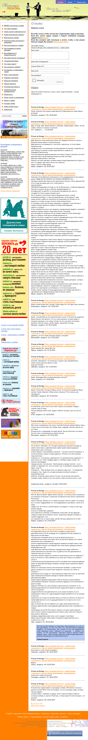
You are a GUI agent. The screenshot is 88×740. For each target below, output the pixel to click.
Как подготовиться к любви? (14, 45)
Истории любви (9, 103)
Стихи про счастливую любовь (10, 330)
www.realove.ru (72, 723)
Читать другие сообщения (10, 191)
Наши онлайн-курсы (11, 106)
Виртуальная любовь (11, 38)
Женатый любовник (11, 81)
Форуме (45, 38)
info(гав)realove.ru (32, 726)
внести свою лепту (60, 42)
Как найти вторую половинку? (14, 58)
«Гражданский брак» (11, 61)
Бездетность (8, 94)
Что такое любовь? (10, 28)
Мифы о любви (9, 100)
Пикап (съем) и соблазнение (14, 97)
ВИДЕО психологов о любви (14, 25)
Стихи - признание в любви (12, 335)
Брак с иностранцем (11, 75)
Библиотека (8, 109)
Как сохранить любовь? (12, 67)
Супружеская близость (12, 87)
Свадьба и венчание (11, 78)
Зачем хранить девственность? (15, 31)
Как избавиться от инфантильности (10, 54)
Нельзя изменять (10, 84)
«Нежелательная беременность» (10, 90)
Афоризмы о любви (9, 342)
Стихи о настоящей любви (12, 325)
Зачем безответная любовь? (14, 35)
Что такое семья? (10, 64)
